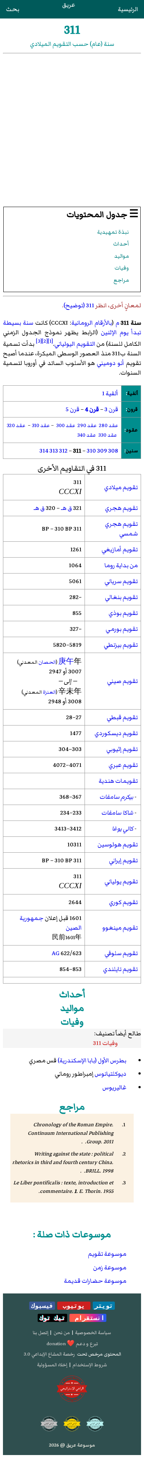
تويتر (104, 1305)
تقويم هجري (121, 508)
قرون (132, 409)
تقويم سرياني (121, 581)
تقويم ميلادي (121, 487)
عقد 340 (86, 435)
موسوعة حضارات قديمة (95, 1281)
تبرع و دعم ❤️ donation (72, 1343)
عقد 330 (107, 435)
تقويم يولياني (121, 881)
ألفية (132, 393)
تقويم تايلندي (120, 969)
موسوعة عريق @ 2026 (72, 1445)
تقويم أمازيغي (120, 549)
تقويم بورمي (122, 629)
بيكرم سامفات (116, 797)
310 (91, 451)
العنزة (49, 692)
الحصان (47, 662)
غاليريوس (114, 1087)
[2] (45, 341)
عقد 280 (108, 425)
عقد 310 (41, 425)
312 (63, 451)
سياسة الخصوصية (93, 1332)
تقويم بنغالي (121, 597)
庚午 (66, 662)
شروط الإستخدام (89, 1365)
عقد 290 (87, 425)
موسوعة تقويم (107, 1254)
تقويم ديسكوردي (116, 733)
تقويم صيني (122, 681)
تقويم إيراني (123, 860)
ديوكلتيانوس (110, 1074)
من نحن (62, 1332)
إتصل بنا (40, 1332)
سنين (132, 450)
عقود (132, 430)
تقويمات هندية (118, 781)
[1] (50, 341)
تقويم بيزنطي (121, 645)
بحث (12, 9)
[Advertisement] (72, 129)
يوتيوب (74, 1305)
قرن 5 (72, 409)
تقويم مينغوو (120, 928)
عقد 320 (16, 425)
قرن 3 (111, 409)
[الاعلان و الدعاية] (72, 1388)
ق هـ (66, 508)
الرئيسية (128, 9)
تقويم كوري (123, 902)
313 (53, 451)
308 (113, 451)
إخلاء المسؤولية (52, 1365)
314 (44, 451)
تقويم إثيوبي (122, 749)
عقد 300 (65, 425)
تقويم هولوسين (117, 844)
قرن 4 (92, 409)
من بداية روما (121, 565)
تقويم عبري (123, 765)
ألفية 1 (110, 393)
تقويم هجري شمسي (121, 528)
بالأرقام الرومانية (91, 323)
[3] (39, 341)
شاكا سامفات (117, 813)
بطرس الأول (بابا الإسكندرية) (92, 1060)
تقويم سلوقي (121, 953)
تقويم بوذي (123, 613)
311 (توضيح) (79, 305)
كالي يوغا (122, 828)
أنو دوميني (110, 363)
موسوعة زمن (109, 1267)
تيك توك (52, 1318)
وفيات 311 (105, 1043)
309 (102, 451)
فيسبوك (42, 1305)
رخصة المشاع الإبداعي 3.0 (49, 1354)
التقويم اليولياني (74, 344)
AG (55, 953)
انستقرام (87, 1318)
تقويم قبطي (122, 717)
